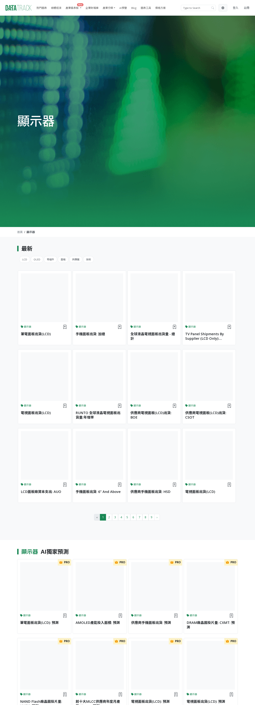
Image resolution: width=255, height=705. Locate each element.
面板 (63, 259)
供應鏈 (75, 259)
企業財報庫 (92, 8)
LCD (24, 259)
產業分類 (108, 8)
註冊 (246, 8)
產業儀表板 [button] (74, 7)
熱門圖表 (41, 8)
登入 (235, 8)
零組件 (50, 259)
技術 (88, 259)
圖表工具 (146, 8)
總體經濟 (56, 8)
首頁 (20, 232)
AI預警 (123, 8)
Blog (134, 8)
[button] (223, 7)
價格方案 (160, 8)
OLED (37, 259)
